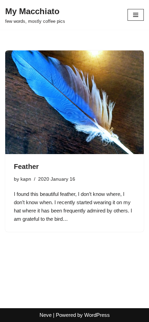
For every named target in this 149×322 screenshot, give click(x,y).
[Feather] (74, 102)
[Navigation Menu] (136, 15)
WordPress (97, 315)
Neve (46, 315)
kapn (25, 179)
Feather (26, 166)
